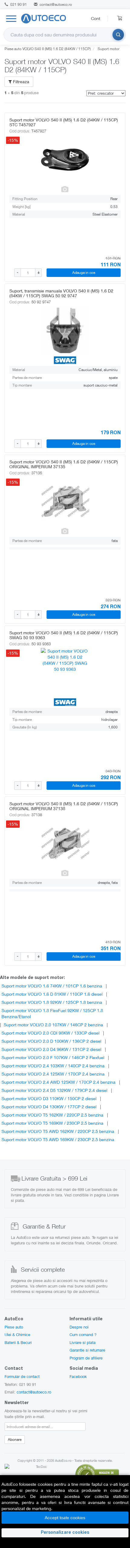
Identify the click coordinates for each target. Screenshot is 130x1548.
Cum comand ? (83, 1334)
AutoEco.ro (63, 1460)
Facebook (78, 1376)
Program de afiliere (86, 1357)
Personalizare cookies (65, 1533)
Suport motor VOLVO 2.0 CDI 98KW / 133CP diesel (50, 1032)
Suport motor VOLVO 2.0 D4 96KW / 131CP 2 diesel (51, 1049)
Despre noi (79, 1327)
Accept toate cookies (65, 1517)
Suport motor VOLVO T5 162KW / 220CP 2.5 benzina (52, 1114)
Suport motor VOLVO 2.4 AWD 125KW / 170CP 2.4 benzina (58, 1082)
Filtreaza (20, 81)
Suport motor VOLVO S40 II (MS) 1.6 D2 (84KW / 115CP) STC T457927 (63, 122)
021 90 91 (18, 4)
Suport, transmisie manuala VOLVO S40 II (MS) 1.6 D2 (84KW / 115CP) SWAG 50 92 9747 (61, 293)
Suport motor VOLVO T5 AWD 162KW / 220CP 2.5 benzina (58, 1131)
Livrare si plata (83, 1342)
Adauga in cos (83, 272)
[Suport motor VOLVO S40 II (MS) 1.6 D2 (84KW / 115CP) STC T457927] (65, 159)
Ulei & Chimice (17, 1334)
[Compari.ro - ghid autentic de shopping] (97, 1474)
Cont (95, 18)
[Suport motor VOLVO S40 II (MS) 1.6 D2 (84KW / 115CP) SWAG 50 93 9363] (65, 672)
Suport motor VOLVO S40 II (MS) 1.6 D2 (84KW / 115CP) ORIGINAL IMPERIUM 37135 (63, 464)
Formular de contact (22, 1376)
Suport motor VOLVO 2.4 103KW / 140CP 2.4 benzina (53, 1065)
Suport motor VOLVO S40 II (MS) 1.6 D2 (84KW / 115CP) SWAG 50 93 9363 (63, 635)
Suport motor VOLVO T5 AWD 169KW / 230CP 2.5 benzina (58, 1139)
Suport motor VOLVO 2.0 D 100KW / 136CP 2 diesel (51, 1041)
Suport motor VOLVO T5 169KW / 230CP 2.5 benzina (52, 1123)
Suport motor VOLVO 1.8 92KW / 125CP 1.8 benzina (52, 1002)
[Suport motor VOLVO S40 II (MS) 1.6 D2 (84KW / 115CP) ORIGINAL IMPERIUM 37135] (65, 501)
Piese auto (14, 1327)
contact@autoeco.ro (56, 4)
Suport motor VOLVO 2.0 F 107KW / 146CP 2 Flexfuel (53, 1057)
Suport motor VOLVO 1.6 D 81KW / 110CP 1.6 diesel (52, 994)
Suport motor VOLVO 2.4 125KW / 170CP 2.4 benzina (53, 1073)
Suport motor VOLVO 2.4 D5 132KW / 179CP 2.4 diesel (54, 1090)
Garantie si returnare (87, 1350)
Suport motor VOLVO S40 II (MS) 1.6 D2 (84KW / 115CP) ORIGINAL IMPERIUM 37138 (63, 806)
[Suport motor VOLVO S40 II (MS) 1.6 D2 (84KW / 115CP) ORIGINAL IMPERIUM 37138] (65, 843)
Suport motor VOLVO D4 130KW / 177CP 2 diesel (49, 1106)
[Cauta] (118, 34)
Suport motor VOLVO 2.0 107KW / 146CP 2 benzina (53, 1024)
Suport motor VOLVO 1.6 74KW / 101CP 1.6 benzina (52, 985)
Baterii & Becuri (18, 1342)
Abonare (14, 1439)
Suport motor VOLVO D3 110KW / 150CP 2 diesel (49, 1098)
